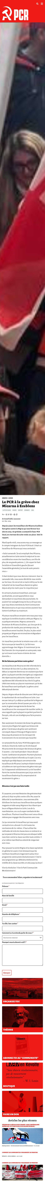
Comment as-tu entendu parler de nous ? (18, 933)
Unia (32, 510)
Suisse (11, 498)
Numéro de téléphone (11, 914)
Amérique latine (6, 1145)
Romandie (27, 510)
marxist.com (6, 1142)
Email (5, 905)
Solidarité (4, 1156)
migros (14, 510)
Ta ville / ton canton (10, 924)
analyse (4, 498)
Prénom (5, 886)
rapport (20, 510)
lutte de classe (7, 510)
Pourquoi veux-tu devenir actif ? (14, 942)
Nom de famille (8, 896)
